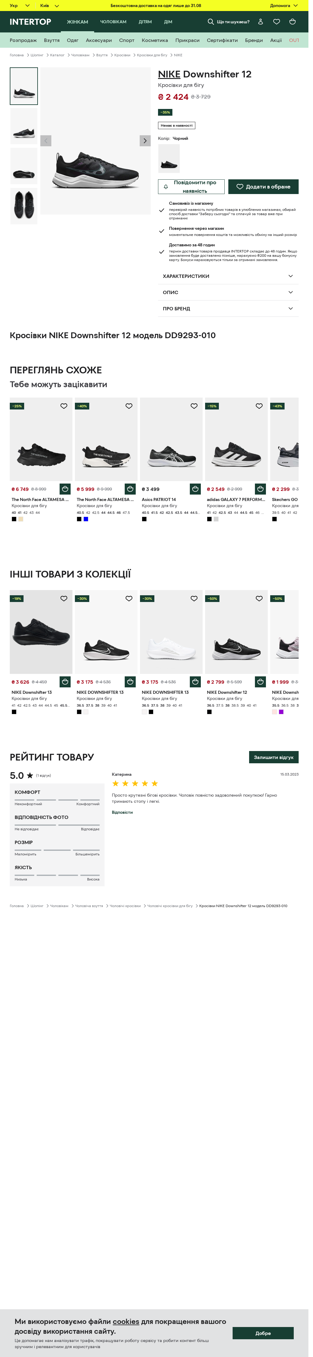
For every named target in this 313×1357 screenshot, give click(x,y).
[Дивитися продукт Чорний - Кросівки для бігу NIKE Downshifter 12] (236, 632)
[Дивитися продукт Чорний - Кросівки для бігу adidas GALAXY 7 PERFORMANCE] (236, 439)
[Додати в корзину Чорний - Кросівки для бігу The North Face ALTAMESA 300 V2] (65, 489)
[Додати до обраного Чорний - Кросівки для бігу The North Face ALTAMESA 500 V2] (129, 406)
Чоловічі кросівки (125, 906)
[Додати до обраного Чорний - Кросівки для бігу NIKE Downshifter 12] (259, 599)
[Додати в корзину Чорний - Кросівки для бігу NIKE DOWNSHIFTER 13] (130, 681)
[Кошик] (292, 22)
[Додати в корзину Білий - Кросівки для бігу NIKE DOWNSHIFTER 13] (195, 681)
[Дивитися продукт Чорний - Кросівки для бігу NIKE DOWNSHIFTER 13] (106, 632)
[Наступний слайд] (145, 140)
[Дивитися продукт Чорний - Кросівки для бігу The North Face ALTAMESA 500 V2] (106, 439)
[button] (45, 140)
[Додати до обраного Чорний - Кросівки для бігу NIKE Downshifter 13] (64, 599)
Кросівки (122, 55)
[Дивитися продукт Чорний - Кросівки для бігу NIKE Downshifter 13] (41, 632)
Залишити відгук (274, 757)
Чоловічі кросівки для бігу (170, 906)
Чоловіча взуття (89, 906)
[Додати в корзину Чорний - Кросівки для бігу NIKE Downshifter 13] (65, 681)
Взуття (102, 55)
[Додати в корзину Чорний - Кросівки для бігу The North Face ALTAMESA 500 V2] (130, 489)
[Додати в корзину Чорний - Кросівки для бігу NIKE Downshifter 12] (260, 681)
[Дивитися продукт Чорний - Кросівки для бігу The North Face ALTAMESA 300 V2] (41, 439)
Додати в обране (268, 186)
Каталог (57, 55)
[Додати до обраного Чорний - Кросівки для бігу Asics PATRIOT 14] (194, 406)
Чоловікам (80, 55)
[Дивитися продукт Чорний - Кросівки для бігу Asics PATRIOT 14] (171, 439)
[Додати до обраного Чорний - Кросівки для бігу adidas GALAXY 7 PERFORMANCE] (259, 406)
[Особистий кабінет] (261, 22)
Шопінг (37, 55)
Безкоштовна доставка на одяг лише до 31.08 (156, 5)
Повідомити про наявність (195, 187)
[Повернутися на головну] (30, 22)
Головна (17, 55)
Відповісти (122, 812)
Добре (263, 1333)
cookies (126, 1321)
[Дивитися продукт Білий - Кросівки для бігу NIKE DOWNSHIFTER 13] (171, 632)
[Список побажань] (277, 22)
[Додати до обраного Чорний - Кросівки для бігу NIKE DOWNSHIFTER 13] (129, 599)
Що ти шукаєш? (233, 22)
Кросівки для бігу (152, 55)
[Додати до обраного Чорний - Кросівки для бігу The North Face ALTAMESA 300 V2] (64, 406)
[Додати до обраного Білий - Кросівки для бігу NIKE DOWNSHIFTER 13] (194, 599)
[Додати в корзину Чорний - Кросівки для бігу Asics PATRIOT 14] (195, 489)
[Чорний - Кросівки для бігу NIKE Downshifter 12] (169, 158)
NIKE (178, 55)
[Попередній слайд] (45, 140)
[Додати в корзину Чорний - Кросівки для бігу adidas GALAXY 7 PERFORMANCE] (260, 489)
